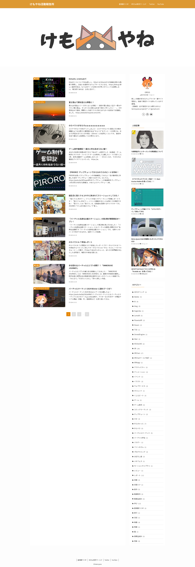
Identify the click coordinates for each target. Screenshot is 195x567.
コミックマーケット (142, 409)
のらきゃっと (140, 423)
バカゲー (138, 442)
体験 (137, 480)
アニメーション (141, 372)
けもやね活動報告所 (42, 4)
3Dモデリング (140, 292)
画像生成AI (139, 536)
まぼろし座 (139, 456)
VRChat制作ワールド (95, 560)
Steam (138, 325)
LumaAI (138, 315)
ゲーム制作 (139, 405)
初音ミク (138, 485)
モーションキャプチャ (143, 466)
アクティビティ (140, 367)
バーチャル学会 (141, 438)
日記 (137, 517)
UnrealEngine (140, 334)
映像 (137, 522)
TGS (137, 330)
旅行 (137, 513)
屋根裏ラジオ (140, 508)
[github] (147, 114)
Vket (137, 339)
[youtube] (151, 114)
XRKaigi (138, 362)
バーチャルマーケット (143, 433)
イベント (138, 376)
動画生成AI (139, 499)
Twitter (107, 560)
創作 (137, 489)
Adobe (138, 297)
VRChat (138, 353)
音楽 (137, 541)
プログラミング (141, 452)
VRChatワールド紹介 (143, 358)
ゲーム (138, 400)
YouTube (114, 560)
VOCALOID (139, 344)
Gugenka (139, 311)
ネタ (137, 419)
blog (137, 306)
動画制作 (138, 494)
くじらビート (140, 395)
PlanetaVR (139, 320)
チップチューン (141, 414)
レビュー (138, 470)
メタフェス (139, 461)
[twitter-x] (143, 114)
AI (136, 301)
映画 (137, 527)
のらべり (138, 428)
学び (137, 503)
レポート (139, 475)
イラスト (138, 381)
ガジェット (139, 391)
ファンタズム (140, 447)
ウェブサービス (141, 386)
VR (137, 348)
